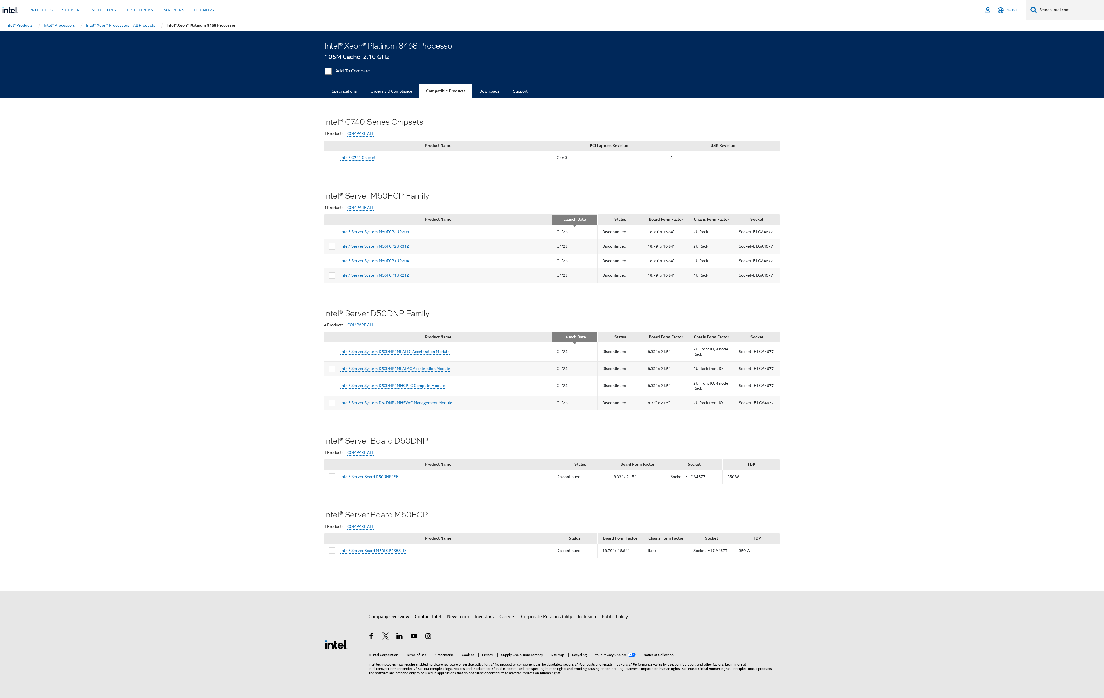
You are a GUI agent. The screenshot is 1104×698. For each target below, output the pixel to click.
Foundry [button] (204, 10)
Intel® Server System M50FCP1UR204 (374, 260)
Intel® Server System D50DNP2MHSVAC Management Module (396, 402)
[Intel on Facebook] (371, 637)
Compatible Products (445, 91)
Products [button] (41, 10)
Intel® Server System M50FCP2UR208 (374, 231)
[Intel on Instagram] (428, 637)
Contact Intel (428, 617)
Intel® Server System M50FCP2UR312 (374, 246)
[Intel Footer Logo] (336, 644)
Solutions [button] (104, 10)
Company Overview (389, 617)
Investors (484, 617)
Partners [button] (173, 10)
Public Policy (615, 617)
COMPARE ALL (360, 133)
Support (520, 91)
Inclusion (587, 617)
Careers (507, 617)
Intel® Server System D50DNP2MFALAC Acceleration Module (395, 368)
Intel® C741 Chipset (357, 157)
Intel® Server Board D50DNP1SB (369, 476)
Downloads (489, 91)
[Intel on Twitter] (385, 637)
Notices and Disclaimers (471, 668)
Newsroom (458, 617)
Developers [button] (139, 10)
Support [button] (72, 10)
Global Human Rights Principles (722, 668)
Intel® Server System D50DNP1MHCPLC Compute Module (392, 385)
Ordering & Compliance (391, 91)
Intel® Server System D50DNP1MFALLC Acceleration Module (395, 351)
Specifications (344, 91)
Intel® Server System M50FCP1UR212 (374, 275)
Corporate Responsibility (546, 617)
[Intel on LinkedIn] (400, 637)
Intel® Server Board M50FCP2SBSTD (373, 550)
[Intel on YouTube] (414, 637)
